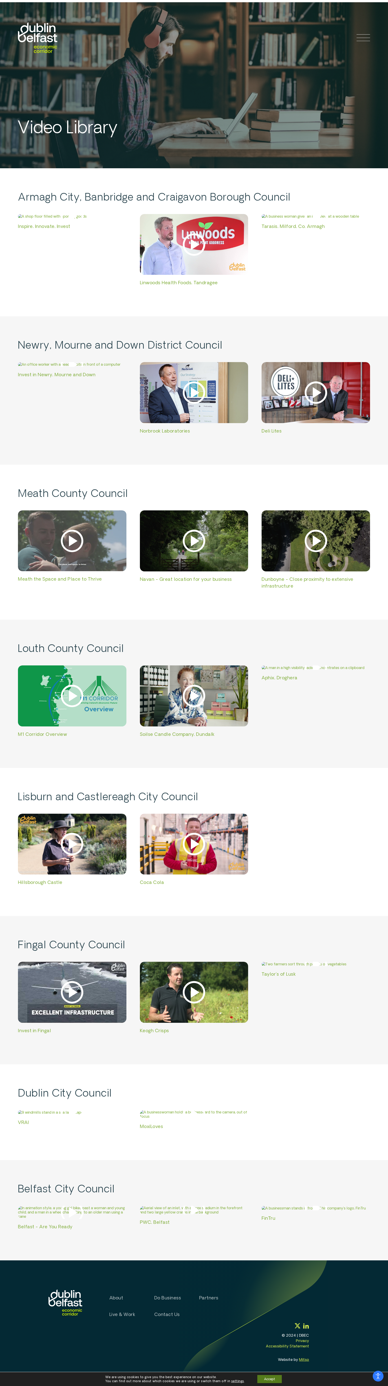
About (116, 1297)
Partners (208, 1297)
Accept (269, 1379)
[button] (363, 37)
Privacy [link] (302, 1341)
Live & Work (122, 1314)
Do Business (167, 1297)
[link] (37, 37)
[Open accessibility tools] (378, 1376)
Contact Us (167, 1314)
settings (237, 1381)
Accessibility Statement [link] (287, 1346)
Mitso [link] (304, 1360)
